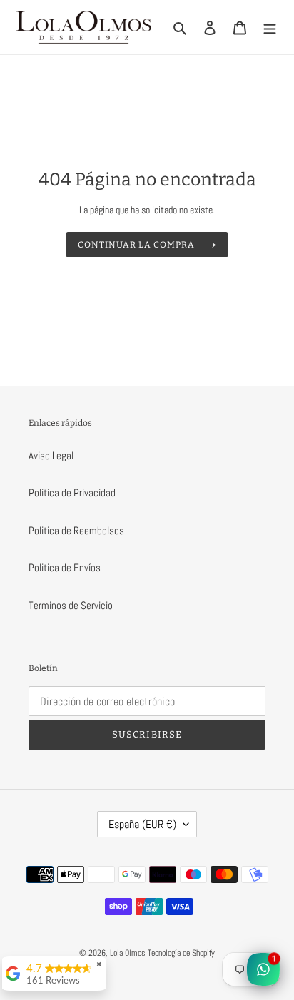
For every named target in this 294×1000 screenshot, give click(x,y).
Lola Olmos (128, 953)
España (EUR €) (142, 824)
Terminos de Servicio (71, 605)
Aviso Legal (51, 455)
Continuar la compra (136, 245)
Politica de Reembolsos (76, 530)
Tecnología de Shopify (181, 953)
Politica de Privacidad (72, 492)
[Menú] (270, 27)
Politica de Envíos (65, 567)
